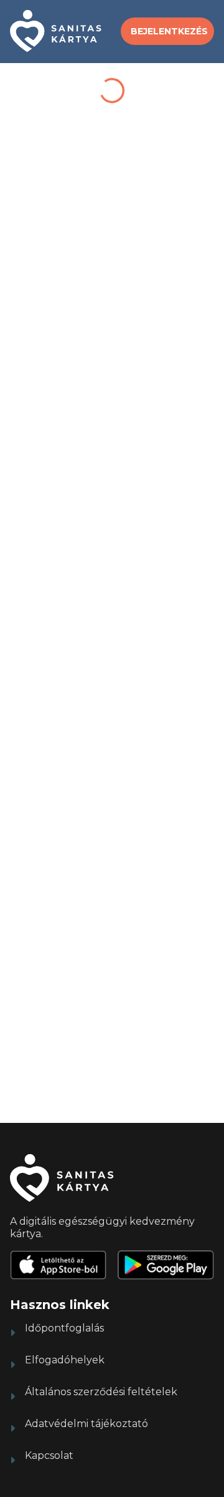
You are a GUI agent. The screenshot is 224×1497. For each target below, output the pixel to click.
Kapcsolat (49, 1455)
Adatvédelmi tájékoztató (86, 1424)
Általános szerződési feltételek (101, 1392)
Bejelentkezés (169, 31)
